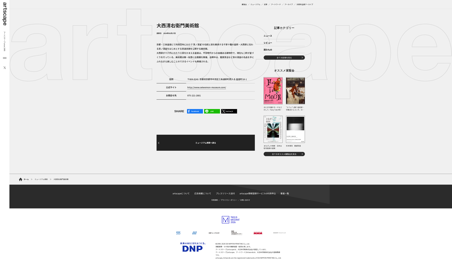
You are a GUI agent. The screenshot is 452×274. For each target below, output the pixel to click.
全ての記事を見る (284, 57)
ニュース (268, 36)
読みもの (268, 50)
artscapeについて (181, 193)
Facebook (195, 111)
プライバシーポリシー (229, 200)
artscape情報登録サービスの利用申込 (258, 193)
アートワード (276, 4)
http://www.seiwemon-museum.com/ (206, 87)
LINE (212, 111)
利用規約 (214, 200)
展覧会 (244, 4)
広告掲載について (202, 193)
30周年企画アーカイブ (305, 4)
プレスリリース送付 (225, 193)
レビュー (268, 43)
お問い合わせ (245, 200)
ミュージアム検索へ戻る (205, 142)
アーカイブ (289, 4)
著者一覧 (284, 193)
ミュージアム (255, 4)
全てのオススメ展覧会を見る (284, 154)
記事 (265, 4)
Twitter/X (229, 111)
